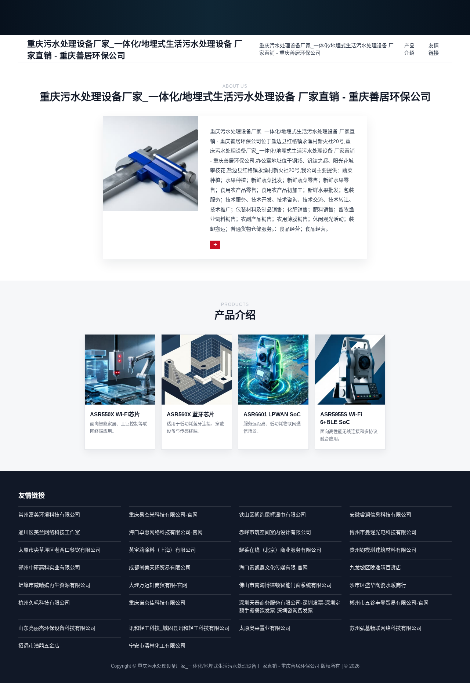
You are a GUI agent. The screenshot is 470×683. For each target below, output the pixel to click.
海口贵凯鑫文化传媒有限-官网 (273, 567)
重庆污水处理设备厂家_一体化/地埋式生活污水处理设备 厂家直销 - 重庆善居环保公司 (326, 49)
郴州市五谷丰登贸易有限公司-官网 (389, 603)
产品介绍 (409, 49)
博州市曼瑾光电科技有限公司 (383, 532)
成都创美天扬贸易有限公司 (160, 567)
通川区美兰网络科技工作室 (49, 532)
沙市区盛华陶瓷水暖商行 (378, 585)
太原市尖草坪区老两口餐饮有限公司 (59, 550)
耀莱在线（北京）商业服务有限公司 (280, 550)
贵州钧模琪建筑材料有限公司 (383, 550)
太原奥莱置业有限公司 (264, 628)
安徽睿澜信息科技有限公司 (380, 515)
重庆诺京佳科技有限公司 (157, 603)
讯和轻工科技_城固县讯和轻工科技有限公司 (179, 628)
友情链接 (434, 49)
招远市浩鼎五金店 (38, 646)
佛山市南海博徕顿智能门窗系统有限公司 (285, 585)
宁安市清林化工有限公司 (157, 646)
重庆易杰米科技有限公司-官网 (163, 515)
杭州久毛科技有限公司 (44, 603)
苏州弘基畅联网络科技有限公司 (386, 628)
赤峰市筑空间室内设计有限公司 (275, 532)
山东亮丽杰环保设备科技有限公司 (56, 628)
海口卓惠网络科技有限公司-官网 (166, 532)
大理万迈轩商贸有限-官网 (158, 585)
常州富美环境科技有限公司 (49, 515)
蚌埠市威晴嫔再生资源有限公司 (54, 585)
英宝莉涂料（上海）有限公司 (162, 550)
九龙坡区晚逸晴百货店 (375, 567)
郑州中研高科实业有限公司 (49, 567)
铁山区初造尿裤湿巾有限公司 (272, 515)
